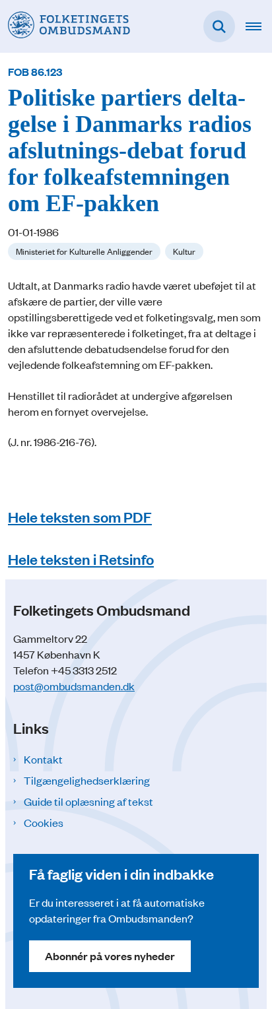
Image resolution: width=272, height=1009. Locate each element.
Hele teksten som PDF (80, 516)
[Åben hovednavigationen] (259, 26)
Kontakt (43, 759)
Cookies (43, 822)
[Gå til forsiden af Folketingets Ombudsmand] (65, 26)
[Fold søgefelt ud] (219, 26)
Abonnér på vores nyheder (110, 955)
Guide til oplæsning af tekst (88, 801)
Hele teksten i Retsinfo (81, 558)
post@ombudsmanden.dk (74, 685)
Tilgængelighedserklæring (87, 780)
